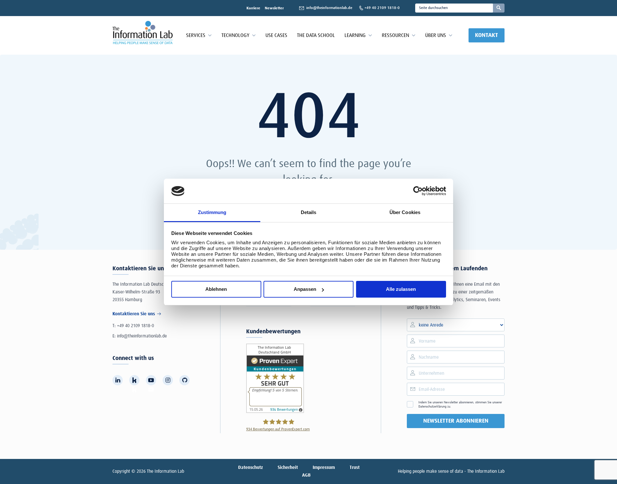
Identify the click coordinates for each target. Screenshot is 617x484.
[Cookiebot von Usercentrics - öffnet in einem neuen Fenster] (418, 191)
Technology (235, 35)
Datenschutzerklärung (432, 406)
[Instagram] (168, 380)
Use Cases (276, 35)
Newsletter (274, 8)
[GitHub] (184, 380)
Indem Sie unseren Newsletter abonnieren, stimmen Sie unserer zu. (460, 404)
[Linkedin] (117, 380)
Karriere (253, 8)
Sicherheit (288, 467)
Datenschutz (250, 467)
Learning (355, 35)
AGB (306, 475)
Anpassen (305, 289)
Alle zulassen (401, 289)
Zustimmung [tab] (212, 212)
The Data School (316, 35)
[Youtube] (151, 380)
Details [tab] (309, 212)
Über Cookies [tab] (404, 212)
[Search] (499, 8)
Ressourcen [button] (395, 35)
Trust (355, 467)
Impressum (324, 467)
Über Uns (435, 35)
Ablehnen (216, 289)
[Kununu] (134, 380)
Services (195, 35)
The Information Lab (165, 471)
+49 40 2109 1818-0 (135, 326)
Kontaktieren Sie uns (133, 314)
